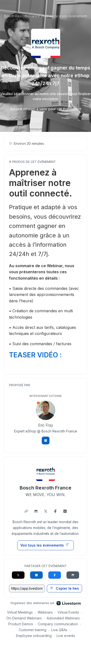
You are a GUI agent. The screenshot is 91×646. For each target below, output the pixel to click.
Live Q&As (59, 630)
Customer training (33, 630)
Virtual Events (68, 612)
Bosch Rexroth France (45, 488)
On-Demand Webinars (24, 618)
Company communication (58, 624)
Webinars (45, 612)
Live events (66, 636)
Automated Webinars (63, 618)
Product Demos (20, 624)
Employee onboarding (34, 636)
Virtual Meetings (20, 612)
